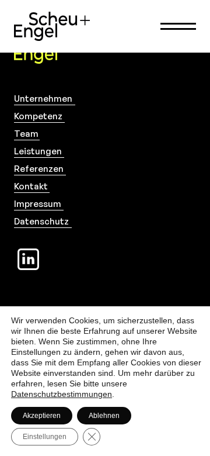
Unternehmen (43, 98)
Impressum (37, 203)
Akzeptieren (42, 416)
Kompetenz (38, 116)
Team (26, 133)
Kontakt (31, 186)
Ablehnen (104, 416)
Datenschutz (41, 221)
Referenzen (39, 168)
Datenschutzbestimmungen (61, 394)
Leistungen (38, 151)
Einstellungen (44, 437)
